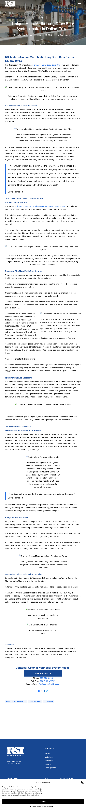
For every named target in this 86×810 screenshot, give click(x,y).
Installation (49, 757)
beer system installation (16, 701)
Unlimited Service (24, 35)
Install (42, 17)
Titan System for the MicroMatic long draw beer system (40, 206)
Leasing (48, 764)
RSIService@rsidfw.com (49, 684)
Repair (47, 753)
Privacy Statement (47, 807)
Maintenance (50, 761)
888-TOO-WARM (47, 681)
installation (48, 701)
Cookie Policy (36, 807)
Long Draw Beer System (52, 65)
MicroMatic (37, 65)
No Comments (63, 35)
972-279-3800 (46, 678)
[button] (83, 782)
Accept (43, 801)
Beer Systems (35, 701)
